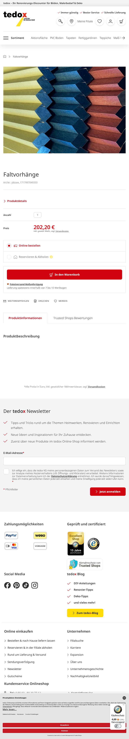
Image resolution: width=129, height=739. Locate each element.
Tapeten (71, 38)
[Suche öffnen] (60, 21)
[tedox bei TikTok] (25, 585)
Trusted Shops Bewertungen (73, 318)
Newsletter (15, 669)
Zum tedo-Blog (87, 613)
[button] (123, 38)
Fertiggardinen (88, 38)
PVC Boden (56, 38)
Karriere (75, 647)
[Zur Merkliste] (99, 21)
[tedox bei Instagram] (34, 585)
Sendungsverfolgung (21, 662)
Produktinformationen (25, 318)
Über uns (76, 662)
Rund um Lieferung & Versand (27, 655)
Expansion (76, 655)
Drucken (43, 301)
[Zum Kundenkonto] (110, 21)
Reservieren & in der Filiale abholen (30, 647)
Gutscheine (15, 676)
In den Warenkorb (67, 274)
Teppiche (105, 38)
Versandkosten (62, 231)
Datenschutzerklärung (64, 476)
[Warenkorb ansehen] (121, 21)
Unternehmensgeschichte (86, 669)
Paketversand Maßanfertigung (26, 284)
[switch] (118, 726)
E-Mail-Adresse (13, 453)
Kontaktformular (82, 693)
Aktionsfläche (39, 38)
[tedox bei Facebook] (7, 585)
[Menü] (124, 706)
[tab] (64, 245)
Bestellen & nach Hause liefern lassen (31, 640)
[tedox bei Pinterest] (16, 585)
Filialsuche (76, 640)
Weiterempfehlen (18, 301)
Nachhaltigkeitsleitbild (84, 676)
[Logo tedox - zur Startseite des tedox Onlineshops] (19, 18)
